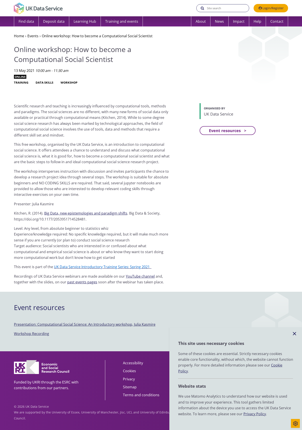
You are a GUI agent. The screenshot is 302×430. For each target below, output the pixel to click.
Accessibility (133, 363)
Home (19, 36)
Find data (26, 21)
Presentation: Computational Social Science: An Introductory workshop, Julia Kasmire (84, 324)
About (201, 21)
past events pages (82, 282)
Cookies (129, 370)
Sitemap (130, 387)
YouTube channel (140, 276)
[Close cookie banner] (294, 334)
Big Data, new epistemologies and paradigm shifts (85, 213)
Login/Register (273, 8)
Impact (239, 21)
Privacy (129, 379)
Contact (276, 21)
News (219, 21)
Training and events (121, 21)
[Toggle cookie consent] (295, 423)
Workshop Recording (31, 333)
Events (32, 36)
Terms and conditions (141, 395)
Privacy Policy (254, 413)
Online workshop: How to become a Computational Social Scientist (97, 36)
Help (257, 21)
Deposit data (54, 21)
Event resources (225, 130)
